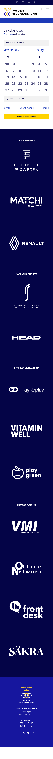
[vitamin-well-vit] (26, 412)
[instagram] (24, 733)
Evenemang (8, 34)
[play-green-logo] (26, 454)
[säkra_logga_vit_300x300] (26, 632)
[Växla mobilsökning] (42, 9)
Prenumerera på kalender (26, 116)
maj (45, 108)
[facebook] (33, 733)
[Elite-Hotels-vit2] (26, 142)
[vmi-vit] (26, 508)
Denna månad (27, 108)
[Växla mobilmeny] (47, 9)
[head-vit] (26, 319)
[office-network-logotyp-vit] (26, 549)
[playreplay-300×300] (26, 371)
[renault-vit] (26, 225)
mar (8, 108)
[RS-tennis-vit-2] (26, 277)
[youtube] (28, 733)
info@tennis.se (26, 726)
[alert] (26, 99)
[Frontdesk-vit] (26, 591)
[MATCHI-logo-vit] (26, 183)
